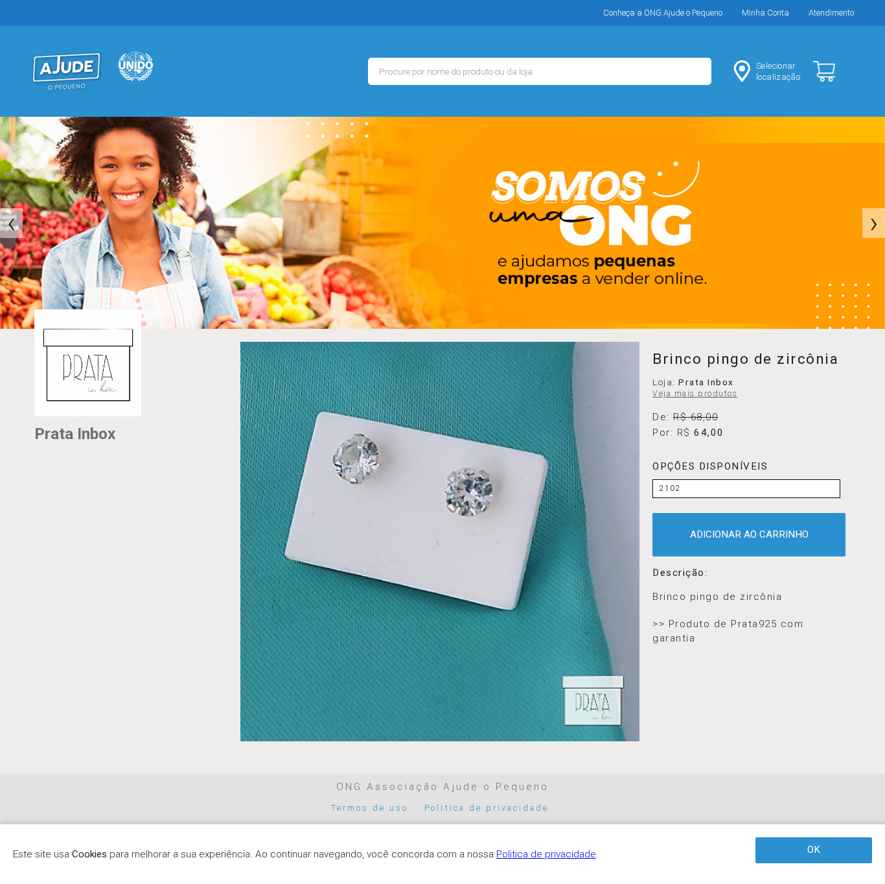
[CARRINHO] (835, 71)
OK (813, 849)
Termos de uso (370, 808)
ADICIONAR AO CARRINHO (749, 534)
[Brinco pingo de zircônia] (439, 541)
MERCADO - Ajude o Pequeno (67, 71)
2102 (670, 488)
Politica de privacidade (486, 808)
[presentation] (11, 223)
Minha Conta (765, 13)
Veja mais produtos (694, 393)
